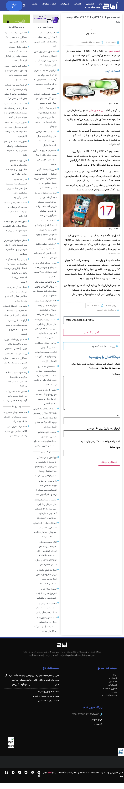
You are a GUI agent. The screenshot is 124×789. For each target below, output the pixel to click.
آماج (50, 772)
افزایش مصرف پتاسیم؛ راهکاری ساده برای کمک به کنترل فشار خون (45, 680)
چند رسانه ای (94, 7)
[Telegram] (38, 772)
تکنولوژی (65, 3)
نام (118, 415)
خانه (100, 3)
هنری (34, 3)
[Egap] (19, 772)
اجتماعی (90, 3)
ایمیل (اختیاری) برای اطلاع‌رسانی (103, 428)
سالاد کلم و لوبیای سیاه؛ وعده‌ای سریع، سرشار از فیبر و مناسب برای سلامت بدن (46, 696)
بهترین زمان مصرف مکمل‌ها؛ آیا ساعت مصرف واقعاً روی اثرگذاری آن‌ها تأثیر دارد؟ (18, 680)
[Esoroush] (13, 772)
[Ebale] (26, 772)
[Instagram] (38, 775)
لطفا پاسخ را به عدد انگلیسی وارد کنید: (100, 441)
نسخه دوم (114, 51)
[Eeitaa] (6, 772)
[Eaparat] (32, 772)
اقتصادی (77, 3)
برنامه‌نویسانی (96, 110)
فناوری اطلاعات (49, 3)
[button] (24, 5)
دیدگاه (116, 374)
